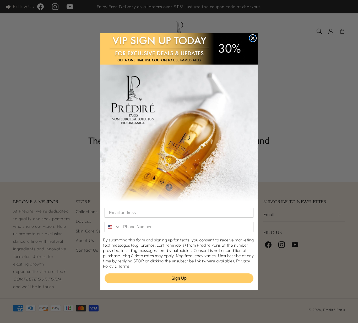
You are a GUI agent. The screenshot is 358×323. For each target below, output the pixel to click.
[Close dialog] (252, 38)
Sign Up (179, 278)
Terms (123, 266)
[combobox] (113, 227)
